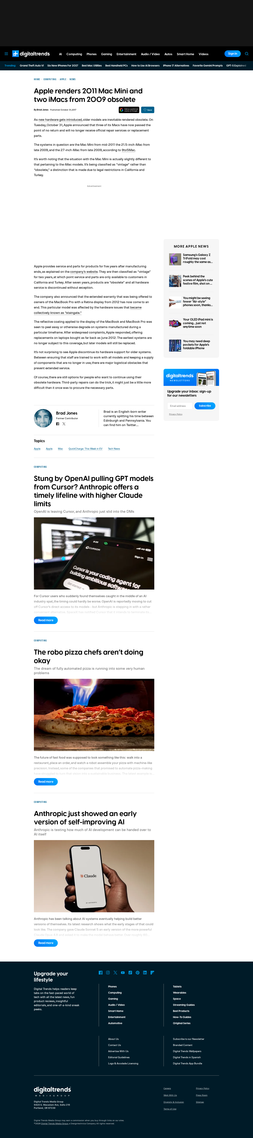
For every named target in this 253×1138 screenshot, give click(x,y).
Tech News (114, 448)
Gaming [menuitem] (106, 54)
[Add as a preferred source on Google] (129, 110)
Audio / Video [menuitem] (150, 54)
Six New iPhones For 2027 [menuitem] (62, 66)
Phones (112, 987)
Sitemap (200, 1102)
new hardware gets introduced (60, 119)
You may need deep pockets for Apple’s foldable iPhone (196, 344)
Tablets (177, 987)
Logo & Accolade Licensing (123, 1063)
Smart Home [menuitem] (185, 54)
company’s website (84, 271)
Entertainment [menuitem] (126, 54)
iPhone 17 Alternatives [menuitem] (176, 66)
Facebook (100, 973)
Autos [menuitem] (168, 54)
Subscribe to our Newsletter (188, 1038)
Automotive (115, 1023)
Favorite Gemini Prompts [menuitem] (208, 66)
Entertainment (116, 1017)
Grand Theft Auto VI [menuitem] (32, 66)
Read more (45, 620)
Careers (167, 1088)
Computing (115, 993)
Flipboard (152, 973)
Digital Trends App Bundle (187, 1063)
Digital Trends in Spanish (187, 1057)
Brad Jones (42, 109)
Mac (60, 448)
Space (177, 999)
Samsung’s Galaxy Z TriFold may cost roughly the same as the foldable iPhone (197, 260)
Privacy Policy (175, 414)
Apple (37, 448)
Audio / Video (116, 1005)
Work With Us (170, 1095)
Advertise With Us (118, 1051)
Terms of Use (170, 1108)
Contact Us (114, 1045)
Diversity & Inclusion (174, 1102)
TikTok (130, 973)
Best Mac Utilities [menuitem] (92, 66)
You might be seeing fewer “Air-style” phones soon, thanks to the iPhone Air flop (197, 303)
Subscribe (205, 406)
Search (246, 53)
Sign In (232, 54)
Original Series (181, 1023)
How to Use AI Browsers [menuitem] (145, 66)
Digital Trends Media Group (54, 1123)
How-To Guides (182, 1017)
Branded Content (182, 1045)
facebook (57, 423)
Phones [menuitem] (91, 54)
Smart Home (115, 1011)
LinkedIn (145, 973)
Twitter (115, 973)
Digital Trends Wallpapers (187, 1051)
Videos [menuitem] (203, 54)
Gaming (113, 999)
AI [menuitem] (60, 54)
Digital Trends (24, 58)
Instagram (108, 973)
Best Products (181, 1011)
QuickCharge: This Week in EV (85, 448)
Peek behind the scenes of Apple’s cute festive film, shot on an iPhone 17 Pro (198, 281)
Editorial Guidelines (119, 1057)
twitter (63, 423)
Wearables (179, 993)
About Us (113, 1038)
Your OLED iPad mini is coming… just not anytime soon (198, 323)
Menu (6, 53)
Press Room (201, 1095)
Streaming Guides (184, 1005)
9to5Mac (128, 150)
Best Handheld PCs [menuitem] (116, 66)
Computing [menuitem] (74, 54)
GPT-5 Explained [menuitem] (236, 66)
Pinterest (137, 973)
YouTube (123, 973)
